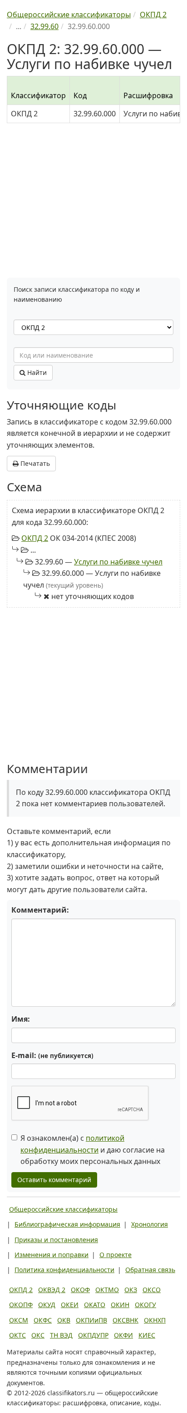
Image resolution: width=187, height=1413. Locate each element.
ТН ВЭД (61, 1335)
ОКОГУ (145, 1304)
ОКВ (63, 1320)
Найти (36, 372)
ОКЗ (130, 1289)
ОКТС (17, 1335)
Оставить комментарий (54, 1179)
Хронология (149, 1224)
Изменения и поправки (52, 1254)
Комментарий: (40, 910)
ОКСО (152, 1289)
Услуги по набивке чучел (118, 562)
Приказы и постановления (56, 1239)
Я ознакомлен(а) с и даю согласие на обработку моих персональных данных (92, 1149)
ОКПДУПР (93, 1335)
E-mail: (52, 1055)
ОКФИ (123, 1335)
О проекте (115, 1254)
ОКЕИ (70, 1304)
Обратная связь (150, 1269)
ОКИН (120, 1304)
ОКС (37, 1335)
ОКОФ (80, 1289)
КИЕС (146, 1335)
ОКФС (43, 1320)
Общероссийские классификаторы (63, 1209)
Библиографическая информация (67, 1224)
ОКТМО (107, 1289)
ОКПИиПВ (91, 1320)
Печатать (34, 463)
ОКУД (46, 1304)
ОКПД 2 (34, 538)
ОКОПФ (21, 1304)
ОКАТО (94, 1304)
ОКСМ (18, 1320)
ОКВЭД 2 (51, 1289)
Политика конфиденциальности (64, 1269)
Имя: (20, 1019)
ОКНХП (155, 1320)
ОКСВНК (125, 1320)
